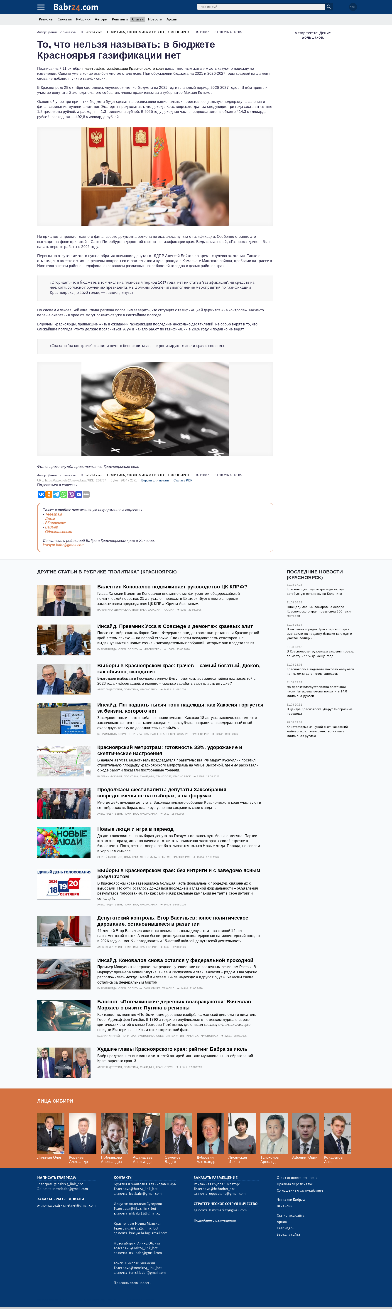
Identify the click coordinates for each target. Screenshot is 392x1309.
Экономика (148, 857)
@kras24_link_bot (144, 1228)
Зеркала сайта (288, 1234)
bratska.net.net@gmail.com (74, 1205)
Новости (155, 19)
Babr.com (76, 7)
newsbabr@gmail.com (70, 1189)
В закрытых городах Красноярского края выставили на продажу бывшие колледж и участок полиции (319, 633)
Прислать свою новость (132, 1283)
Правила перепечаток (295, 1184)
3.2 (65, 1300)
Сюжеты (65, 19)
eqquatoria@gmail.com (227, 1193)
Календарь (285, 1228)
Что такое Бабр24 (291, 1200)
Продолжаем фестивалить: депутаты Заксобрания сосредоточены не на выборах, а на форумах (161, 792)
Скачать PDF (183, 480)
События (163, 1035)
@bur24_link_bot (143, 1189)
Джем (50, 519)
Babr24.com (93, 32)
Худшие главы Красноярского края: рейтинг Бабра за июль (172, 1049)
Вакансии (285, 1206)
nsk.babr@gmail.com (145, 1253)
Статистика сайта (290, 1215)
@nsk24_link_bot (143, 1248)
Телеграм (53, 514)
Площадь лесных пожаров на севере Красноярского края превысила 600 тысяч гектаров (319, 611)
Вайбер (51, 527)
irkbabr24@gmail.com (146, 1213)
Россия (168, 609)
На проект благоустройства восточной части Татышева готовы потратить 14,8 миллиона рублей (317, 691)
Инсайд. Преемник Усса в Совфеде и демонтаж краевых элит (175, 626)
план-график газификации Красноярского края (123, 68)
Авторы (101, 19)
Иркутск (164, 857)
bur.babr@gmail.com (145, 1193)
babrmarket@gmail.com (228, 1210)
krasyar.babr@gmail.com (63, 545)
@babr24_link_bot (68, 1184)
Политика (116, 32)
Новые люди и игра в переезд (135, 829)
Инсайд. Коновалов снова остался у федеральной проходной (175, 960)
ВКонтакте (55, 523)
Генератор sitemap (140, 1300)
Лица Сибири (55, 1100)
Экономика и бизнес (146, 32)
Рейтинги (120, 19)
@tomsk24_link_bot (145, 1268)
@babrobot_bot (223, 1189)
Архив (172, 19)
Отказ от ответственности (297, 1178)
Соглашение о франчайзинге (300, 1190)
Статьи (138, 19)
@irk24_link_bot (143, 1208)
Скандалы (151, 734)
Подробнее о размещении (215, 1220)
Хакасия (154, 609)
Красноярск (178, 32)
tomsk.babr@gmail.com (147, 1272)
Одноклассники (58, 532)
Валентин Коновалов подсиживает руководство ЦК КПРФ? (172, 587)
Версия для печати (155, 480)
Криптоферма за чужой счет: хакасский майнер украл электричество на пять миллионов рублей (317, 731)
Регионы (46, 19)
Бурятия (178, 1035)
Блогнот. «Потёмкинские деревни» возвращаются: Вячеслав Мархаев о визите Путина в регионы (174, 1005)
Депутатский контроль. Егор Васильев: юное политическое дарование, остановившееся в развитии (172, 921)
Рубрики (83, 19)
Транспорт (167, 734)
